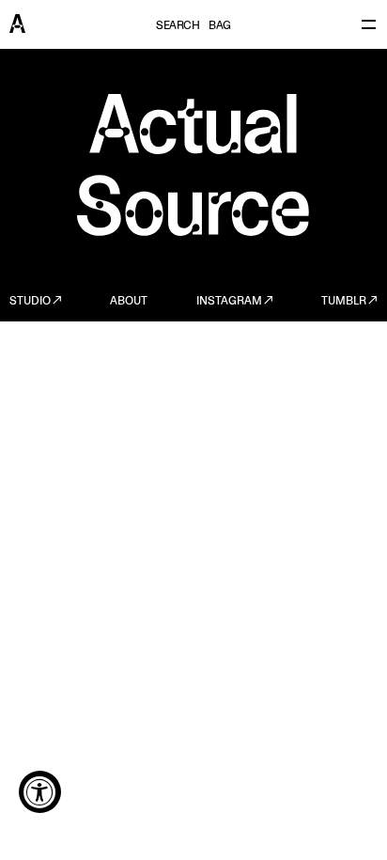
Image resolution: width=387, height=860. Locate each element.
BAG (220, 26)
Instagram (229, 301)
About (128, 301)
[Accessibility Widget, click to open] (40, 792)
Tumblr (343, 301)
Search (177, 26)
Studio (30, 301)
